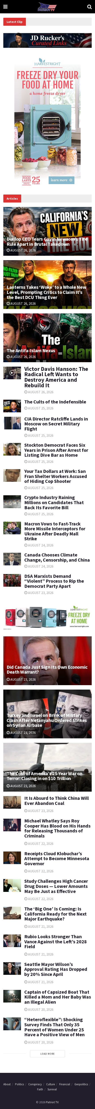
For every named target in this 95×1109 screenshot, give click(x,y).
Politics (19, 1084)
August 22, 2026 (40, 843)
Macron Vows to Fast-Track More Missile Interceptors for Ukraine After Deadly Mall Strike (54, 531)
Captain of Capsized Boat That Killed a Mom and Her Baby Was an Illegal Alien (57, 997)
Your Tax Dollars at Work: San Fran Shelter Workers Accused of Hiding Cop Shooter (55, 476)
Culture (50, 1084)
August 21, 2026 (40, 926)
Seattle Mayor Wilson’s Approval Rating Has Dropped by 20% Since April (55, 969)
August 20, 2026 (40, 1009)
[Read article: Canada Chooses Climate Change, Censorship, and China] (12, 559)
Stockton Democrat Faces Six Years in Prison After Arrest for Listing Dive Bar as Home (56, 450)
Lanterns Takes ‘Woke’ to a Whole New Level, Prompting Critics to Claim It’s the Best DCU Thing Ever (46, 292)
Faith (40, 1089)
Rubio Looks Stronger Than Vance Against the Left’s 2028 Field (55, 941)
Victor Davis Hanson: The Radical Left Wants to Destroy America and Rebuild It (56, 377)
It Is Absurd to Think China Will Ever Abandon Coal (56, 800)
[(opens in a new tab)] (12, 406)
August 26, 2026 (23, 250)
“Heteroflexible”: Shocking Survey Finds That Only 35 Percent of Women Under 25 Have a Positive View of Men (54, 1027)
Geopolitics (81, 1084)
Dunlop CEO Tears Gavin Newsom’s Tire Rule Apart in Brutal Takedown (47, 241)
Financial (64, 1084)
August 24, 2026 (40, 545)
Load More (47, 1053)
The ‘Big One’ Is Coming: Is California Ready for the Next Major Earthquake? (55, 914)
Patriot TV (52, 1102)
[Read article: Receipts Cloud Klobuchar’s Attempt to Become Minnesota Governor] (12, 857)
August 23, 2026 (40, 592)
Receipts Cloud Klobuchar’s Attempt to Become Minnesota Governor (56, 858)
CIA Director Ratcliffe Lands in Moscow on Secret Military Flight (56, 424)
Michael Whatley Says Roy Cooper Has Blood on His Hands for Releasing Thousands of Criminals (57, 828)
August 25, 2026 (40, 408)
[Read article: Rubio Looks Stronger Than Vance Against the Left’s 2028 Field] (12, 940)
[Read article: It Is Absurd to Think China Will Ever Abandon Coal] (12, 802)
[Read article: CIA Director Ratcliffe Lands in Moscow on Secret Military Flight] (12, 423)
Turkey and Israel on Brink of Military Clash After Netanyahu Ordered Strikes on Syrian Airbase (47, 720)
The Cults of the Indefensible (55, 402)
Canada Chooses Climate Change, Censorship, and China (57, 557)
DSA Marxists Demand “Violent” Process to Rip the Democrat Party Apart (54, 581)
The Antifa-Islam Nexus (31, 350)
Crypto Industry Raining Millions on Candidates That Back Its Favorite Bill (54, 502)
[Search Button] (89, 6)
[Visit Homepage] (47, 6)
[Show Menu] (5, 6)
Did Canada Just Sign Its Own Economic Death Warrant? (47, 669)
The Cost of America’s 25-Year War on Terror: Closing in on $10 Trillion (44, 776)
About (7, 1084)
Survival (52, 1089)
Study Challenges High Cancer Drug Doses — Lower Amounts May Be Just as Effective (56, 886)
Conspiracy (35, 1084)
